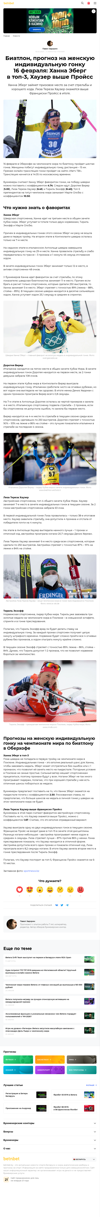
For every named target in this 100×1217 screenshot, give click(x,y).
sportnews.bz (31, 871)
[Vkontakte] (56, 905)
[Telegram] (67, 905)
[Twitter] (61, 905)
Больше (90, 1085)
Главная (6, 36)
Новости (16, 36)
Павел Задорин (50, 49)
